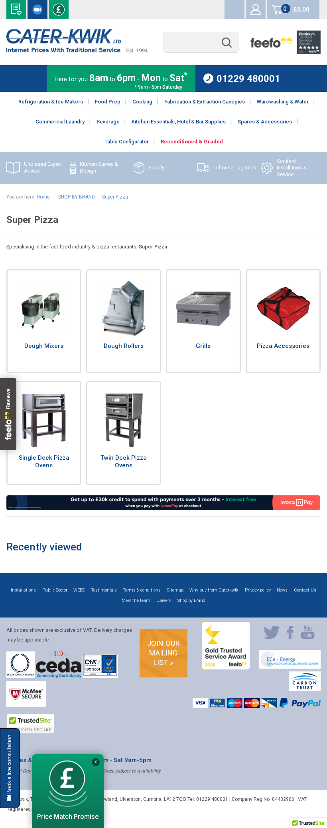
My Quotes (234, 9)
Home (43, 197)
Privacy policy (258, 590)
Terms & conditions (142, 590)
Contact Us (305, 590)
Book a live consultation (37, 9)
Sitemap (175, 590)
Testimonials (104, 590)
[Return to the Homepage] (76, 50)
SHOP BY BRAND (76, 197)
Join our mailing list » (163, 653)
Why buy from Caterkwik (213, 590)
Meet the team (136, 600)
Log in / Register (256, 9)
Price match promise (59, 9)
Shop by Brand (191, 600)
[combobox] (201, 42)
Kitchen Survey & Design (99, 167)
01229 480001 (248, 78)
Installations (23, 590)
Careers (163, 600)
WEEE (79, 590)
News (282, 590)
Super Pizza (115, 197)
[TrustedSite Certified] (30, 724)
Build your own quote (16, 9)
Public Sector (54, 590)
